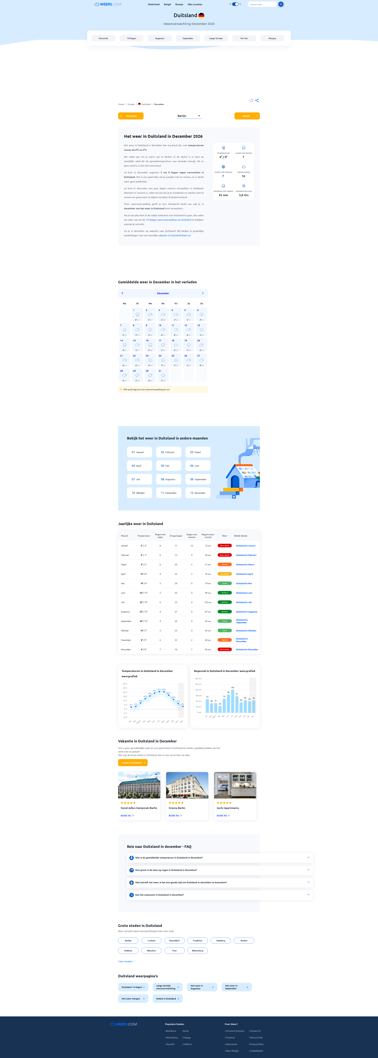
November (131, 115)
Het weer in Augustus (197, 987)
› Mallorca (187, 1044)
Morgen (272, 38)
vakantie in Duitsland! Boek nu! (174, 235)
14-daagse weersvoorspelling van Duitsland (169, 219)
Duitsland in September (242, 621)
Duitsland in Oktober (246, 630)
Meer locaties (125, 961)
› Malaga (186, 1037)
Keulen (244, 940)
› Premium (230, 1037)
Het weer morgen (131, 998)
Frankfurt (197, 940)
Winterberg (197, 950)
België (167, 4)
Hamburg (220, 940)
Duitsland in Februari (246, 555)
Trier (174, 950)
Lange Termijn (216, 38)
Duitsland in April (244, 574)
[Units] (235, 4)
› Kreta (185, 1030)
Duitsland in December (247, 649)
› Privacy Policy (256, 1044)
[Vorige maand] (123, 293)
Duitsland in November (242, 640)
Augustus (159, 38)
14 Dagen (131, 38)
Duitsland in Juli (244, 602)
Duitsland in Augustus (246, 611)
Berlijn (128, 940)
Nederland (154, 4)
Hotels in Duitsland (132, 762)
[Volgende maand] (203, 293)
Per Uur (244, 38)
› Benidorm (170, 1030)
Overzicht (103, 38)
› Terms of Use (256, 1037)
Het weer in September (231, 987)
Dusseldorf (174, 940)
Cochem (151, 940)
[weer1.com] (107, 4)
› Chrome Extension (234, 1030)
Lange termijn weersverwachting (165, 987)
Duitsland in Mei (244, 583)
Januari (246, 115)
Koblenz (128, 950)
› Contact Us (255, 1030)
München (151, 950)
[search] (281, 4)
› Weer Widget (232, 1050)
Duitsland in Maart (245, 564)
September (188, 38)
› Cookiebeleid (256, 1050)
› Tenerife (169, 1044)
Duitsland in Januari (245, 545)
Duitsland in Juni (244, 592)
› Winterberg (171, 1037)
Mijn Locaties (195, 4)
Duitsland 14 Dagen (132, 987)
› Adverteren (231, 1044)
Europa (179, 4)
